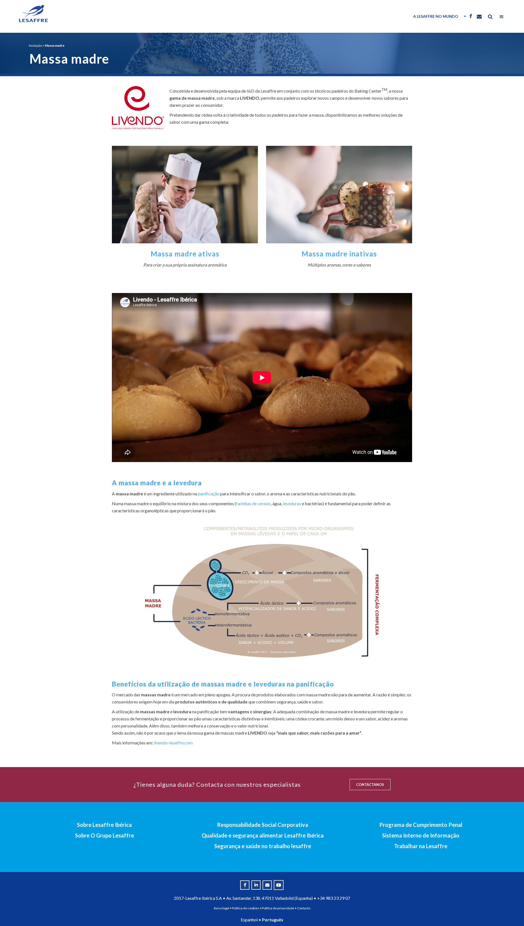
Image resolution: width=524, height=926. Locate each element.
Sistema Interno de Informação (420, 835)
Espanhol (249, 919)
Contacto (303, 908)
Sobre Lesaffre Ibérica (104, 825)
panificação (208, 493)
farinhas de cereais (253, 503)
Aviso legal (221, 908)
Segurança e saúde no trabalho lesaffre (262, 846)
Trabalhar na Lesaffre (420, 846)
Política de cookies (245, 908)
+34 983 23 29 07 (333, 898)
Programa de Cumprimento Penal (420, 825)
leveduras (292, 503)
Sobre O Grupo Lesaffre (104, 835)
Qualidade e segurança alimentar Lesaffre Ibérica (263, 835)
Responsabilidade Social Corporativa (262, 825)
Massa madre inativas (339, 253)
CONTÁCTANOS (370, 784)
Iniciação (35, 45)
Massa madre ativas (185, 253)
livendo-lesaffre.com (173, 742)
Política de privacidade (278, 908)
